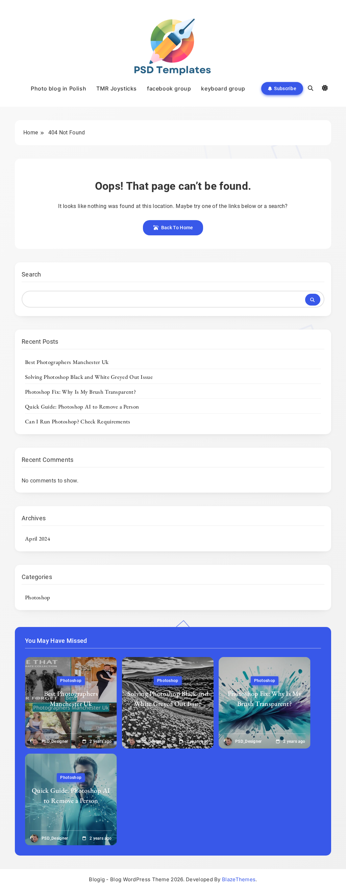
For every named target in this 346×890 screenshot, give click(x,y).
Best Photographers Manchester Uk (67, 362)
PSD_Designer (55, 741)
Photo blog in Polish (58, 88)
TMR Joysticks (116, 88)
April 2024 (37, 538)
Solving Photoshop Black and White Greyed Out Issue (89, 377)
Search (31, 274)
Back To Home (177, 227)
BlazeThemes (238, 879)
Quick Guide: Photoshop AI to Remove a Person (82, 406)
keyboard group (223, 88)
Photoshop (37, 597)
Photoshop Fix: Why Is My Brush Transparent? (80, 391)
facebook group (169, 88)
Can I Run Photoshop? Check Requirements (77, 421)
